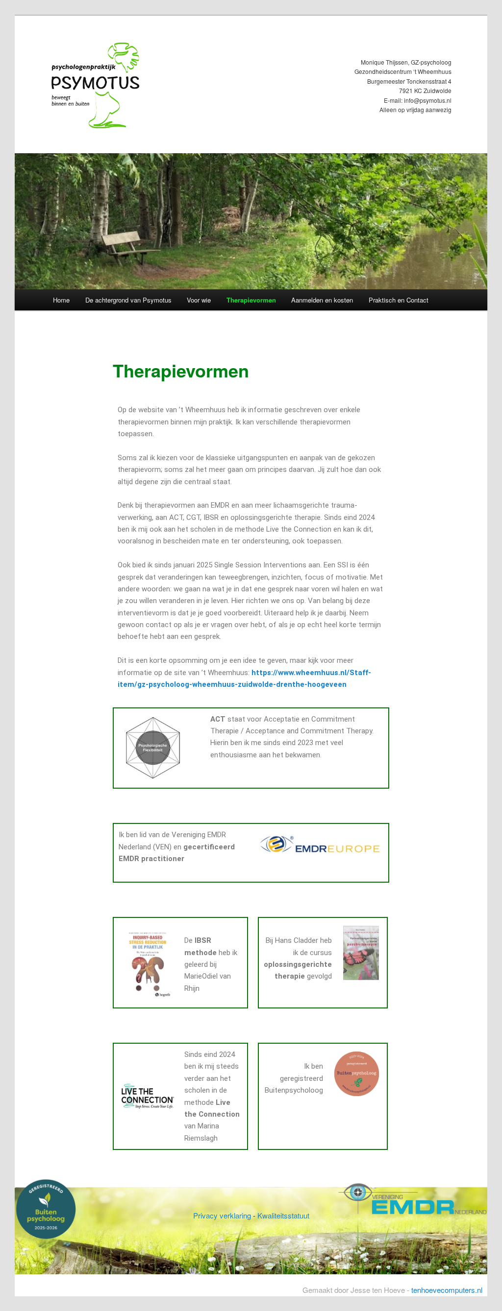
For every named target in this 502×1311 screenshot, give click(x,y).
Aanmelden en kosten (322, 299)
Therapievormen (251, 299)
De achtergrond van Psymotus (128, 299)
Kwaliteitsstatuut (283, 1215)
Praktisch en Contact (398, 299)
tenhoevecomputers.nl (446, 1290)
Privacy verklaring (222, 1215)
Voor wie (199, 299)
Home (61, 299)
